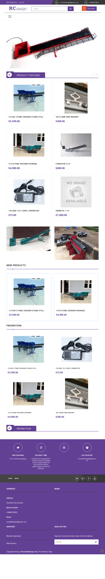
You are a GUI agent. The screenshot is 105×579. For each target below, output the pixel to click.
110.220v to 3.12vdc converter (68, 368)
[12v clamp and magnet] (76, 394)
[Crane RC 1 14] (76, 192)
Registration (11, 2)
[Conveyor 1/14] (76, 145)
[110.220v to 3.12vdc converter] (76, 349)
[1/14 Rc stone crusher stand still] (29, 292)
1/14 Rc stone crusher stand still (26, 310)
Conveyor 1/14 (63, 163)
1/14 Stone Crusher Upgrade (70, 310)
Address (9, 498)
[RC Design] (52, 46)
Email (8, 517)
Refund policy (11, 543)
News (16, 478)
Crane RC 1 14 (62, 210)
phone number (12, 508)
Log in (21, 2)
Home (10, 478)
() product (91, 8)
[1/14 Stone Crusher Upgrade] (76, 292)
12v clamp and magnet (65, 413)
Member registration (13, 536)
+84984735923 (94, 2)
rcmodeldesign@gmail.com (69, 2)
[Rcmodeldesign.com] (28, 239)
